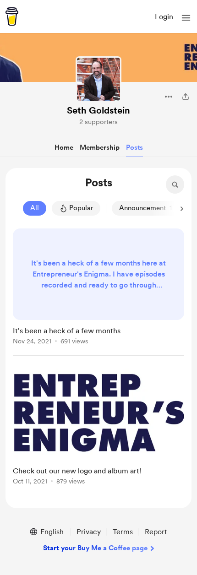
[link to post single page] (98, 288)
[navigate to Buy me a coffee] (11, 16)
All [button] (34, 208)
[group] (98, 292)
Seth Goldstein (98, 110)
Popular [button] (81, 208)
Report (156, 531)
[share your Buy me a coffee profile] (185, 96)
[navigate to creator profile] (98, 79)
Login (164, 16)
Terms (123, 531)
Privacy (89, 531)
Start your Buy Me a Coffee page (95, 548)
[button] (186, 17)
